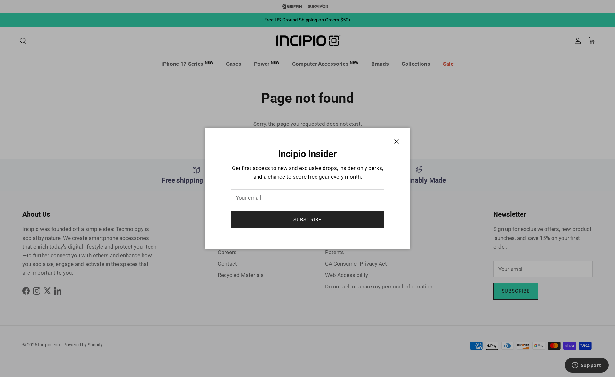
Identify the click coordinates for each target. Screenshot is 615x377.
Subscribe (307, 220)
